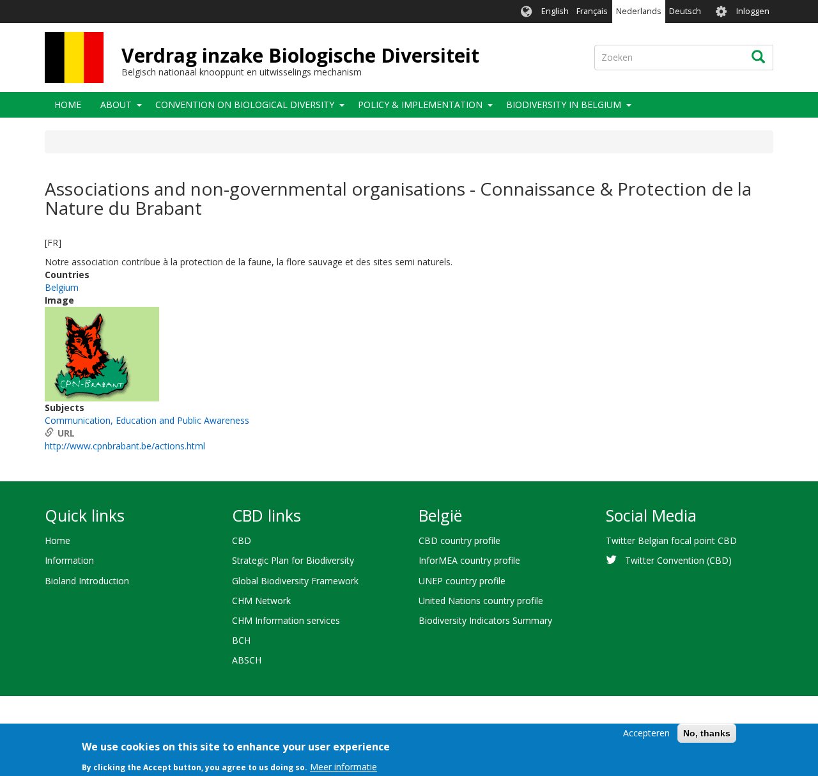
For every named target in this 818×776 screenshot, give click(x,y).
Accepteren (646, 733)
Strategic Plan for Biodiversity (293, 560)
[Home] (74, 57)
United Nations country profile (481, 600)
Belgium (62, 287)
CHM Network (261, 600)
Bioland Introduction (87, 581)
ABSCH (246, 660)
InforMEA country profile (469, 560)
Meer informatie (343, 766)
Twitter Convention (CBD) (678, 560)
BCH (241, 640)
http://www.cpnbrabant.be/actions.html (125, 446)
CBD (241, 540)
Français (592, 11)
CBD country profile (459, 540)
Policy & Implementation (420, 104)
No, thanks (706, 733)
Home (67, 104)
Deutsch (685, 11)
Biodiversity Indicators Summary (485, 620)
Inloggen (752, 11)
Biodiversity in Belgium (563, 104)
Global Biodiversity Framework (295, 581)
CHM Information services (286, 620)
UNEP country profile (462, 581)
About (116, 104)
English (555, 11)
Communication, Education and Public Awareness (147, 420)
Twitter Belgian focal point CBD (671, 540)
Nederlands (638, 11)
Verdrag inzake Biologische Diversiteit (300, 55)
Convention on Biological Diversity (244, 104)
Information (69, 560)
